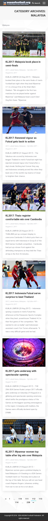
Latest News (14, 70)
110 (20, 499)
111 (27, 499)
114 (16, 502)
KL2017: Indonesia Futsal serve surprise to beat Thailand (23, 295)
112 (33, 499)
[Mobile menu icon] (44, 3)
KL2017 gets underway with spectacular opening (21, 373)
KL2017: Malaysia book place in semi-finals (23, 63)
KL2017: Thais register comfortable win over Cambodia (24, 217)
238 (28, 502)
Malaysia (22, 70)
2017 (7, 70)
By (32, 70)
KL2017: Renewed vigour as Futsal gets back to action (21, 139)
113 (40, 499)
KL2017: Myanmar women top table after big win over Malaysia (24, 453)
